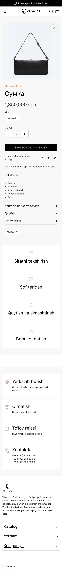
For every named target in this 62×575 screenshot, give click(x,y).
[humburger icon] (5, 11)
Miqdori (9, 128)
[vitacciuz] (31, 11)
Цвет (7, 112)
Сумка (14, 93)
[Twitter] (48, 157)
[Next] (58, 3)
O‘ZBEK (8, 566)
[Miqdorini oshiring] (24, 134)
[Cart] (57, 11)
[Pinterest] (54, 157)
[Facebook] (42, 157)
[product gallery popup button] (53, 28)
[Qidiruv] (51, 11)
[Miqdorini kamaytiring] (9, 134)
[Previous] (4, 3)
